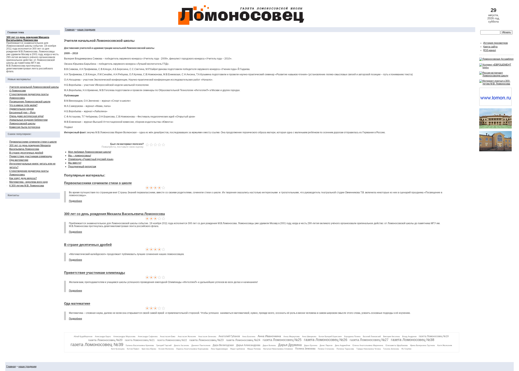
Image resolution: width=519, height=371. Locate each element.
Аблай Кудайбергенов (83, 337)
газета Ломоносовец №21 (140, 340)
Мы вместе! (74, 162)
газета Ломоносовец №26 (325, 340)
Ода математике (18, 160)
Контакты (13, 195)
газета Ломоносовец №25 (282, 340)
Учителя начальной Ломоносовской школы (34, 87)
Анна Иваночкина (269, 336)
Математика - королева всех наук (28, 182)
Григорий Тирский (164, 345)
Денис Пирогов (326, 345)
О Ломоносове (17, 90)
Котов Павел (133, 349)
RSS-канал (489, 50)
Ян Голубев (406, 349)
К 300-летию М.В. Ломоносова (26, 185)
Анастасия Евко (167, 336)
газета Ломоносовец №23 (206, 340)
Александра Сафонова (148, 337)
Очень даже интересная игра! (26, 116)
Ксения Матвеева (166, 349)
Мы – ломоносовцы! (79, 155)
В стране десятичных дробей (26, 152)
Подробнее (75, 201)
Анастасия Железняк (187, 337)
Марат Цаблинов (237, 349)
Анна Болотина (248, 337)
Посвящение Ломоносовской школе (29, 101)
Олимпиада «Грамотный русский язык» (91, 159)
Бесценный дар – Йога (22, 112)
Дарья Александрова (248, 345)
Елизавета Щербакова (397, 345)
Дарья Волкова (269, 345)
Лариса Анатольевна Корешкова (192, 349)
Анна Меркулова (291, 336)
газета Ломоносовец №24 (243, 340)
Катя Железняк (444, 345)
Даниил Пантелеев (200, 345)
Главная (70, 29)
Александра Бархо (103, 337)
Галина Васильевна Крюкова (140, 345)
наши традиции (86, 29)
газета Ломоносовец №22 (172, 340)
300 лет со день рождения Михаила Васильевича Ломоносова (114, 214)
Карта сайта (490, 46)
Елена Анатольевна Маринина (368, 345)
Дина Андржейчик (342, 345)
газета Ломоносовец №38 (412, 340)
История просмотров (495, 43)
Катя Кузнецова (117, 349)
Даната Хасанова (181, 345)
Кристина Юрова (149, 349)
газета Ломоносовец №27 (369, 340)
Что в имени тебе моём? (23, 105)
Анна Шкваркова (309, 337)
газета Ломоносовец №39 (97, 344)
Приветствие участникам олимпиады (30, 156)
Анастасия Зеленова (207, 337)
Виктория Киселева (391, 337)
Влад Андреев (409, 336)
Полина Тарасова (345, 349)
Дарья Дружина (290, 345)
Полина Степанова (326, 349)
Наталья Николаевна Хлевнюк (278, 349)
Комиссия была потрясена (24, 127)
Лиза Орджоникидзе (219, 349)
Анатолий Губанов (229, 336)
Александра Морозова (124, 336)
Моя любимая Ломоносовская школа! (89, 152)
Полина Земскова (305, 348)
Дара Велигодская (223, 345)
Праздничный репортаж (82, 166)
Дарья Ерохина (310, 345)
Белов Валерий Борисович (330, 337)
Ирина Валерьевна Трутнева (422, 345)
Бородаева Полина (352, 337)
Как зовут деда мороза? (23, 178)
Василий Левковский (372, 337)
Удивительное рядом (21, 109)
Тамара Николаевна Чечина (368, 349)
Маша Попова (254, 349)
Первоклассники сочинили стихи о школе (33, 141)
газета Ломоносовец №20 (105, 340)
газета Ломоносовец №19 (434, 336)
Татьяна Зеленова (391, 349)
